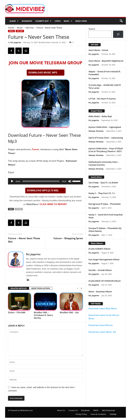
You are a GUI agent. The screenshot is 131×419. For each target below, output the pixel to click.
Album (12, 21)
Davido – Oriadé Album (100, 270)
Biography (27, 21)
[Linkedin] (28, 280)
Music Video (81, 21)
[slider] (76, 181)
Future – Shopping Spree (68, 238)
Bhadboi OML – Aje (69, 312)
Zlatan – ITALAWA (16, 312)
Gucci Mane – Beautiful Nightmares (106, 60)
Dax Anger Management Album (104, 259)
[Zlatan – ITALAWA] (19, 301)
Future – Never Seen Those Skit (24, 240)
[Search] (118, 34)
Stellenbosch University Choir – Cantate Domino (104, 163)
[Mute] (69, 181)
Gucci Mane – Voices (98, 50)
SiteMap (113, 414)
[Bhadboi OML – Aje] (71, 301)
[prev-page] (77, 288)
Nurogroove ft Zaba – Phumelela (105, 203)
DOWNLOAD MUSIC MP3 (42, 72)
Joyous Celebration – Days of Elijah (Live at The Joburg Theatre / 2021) (106, 150)
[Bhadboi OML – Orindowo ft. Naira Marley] (45, 301)
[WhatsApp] (26, 51)
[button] (121, 21)
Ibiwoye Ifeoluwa (96, 131)
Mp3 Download (108, 410)
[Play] (12, 181)
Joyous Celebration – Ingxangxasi (105, 127)
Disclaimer (85, 410)
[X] (18, 51)
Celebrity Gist (42, 21)
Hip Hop (30, 27)
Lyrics (58, 21)
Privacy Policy (81, 414)
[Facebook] (11, 51)
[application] (45, 181)
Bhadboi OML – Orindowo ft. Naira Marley (43, 315)
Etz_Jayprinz (16, 42)
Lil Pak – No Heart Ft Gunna (102, 98)
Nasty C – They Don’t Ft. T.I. (102, 193)
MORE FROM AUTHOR (40, 288)
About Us (61, 410)
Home (11, 27)
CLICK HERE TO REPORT (53, 204)
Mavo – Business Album (100, 291)
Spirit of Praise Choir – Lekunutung (106, 137)
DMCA (95, 410)
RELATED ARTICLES (19, 288)
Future (35, 149)
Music (66, 21)
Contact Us (73, 410)
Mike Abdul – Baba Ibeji (100, 116)
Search (92, 29)
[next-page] (81, 288)
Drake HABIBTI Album (99, 248)
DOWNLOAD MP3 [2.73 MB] (42, 190)
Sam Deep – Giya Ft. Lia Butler (103, 182)
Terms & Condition (98, 414)
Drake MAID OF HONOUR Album (105, 280)
